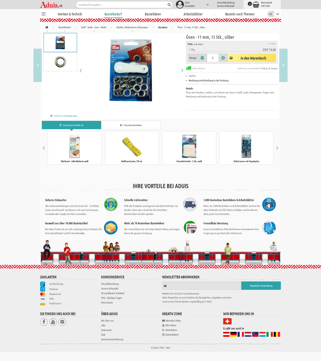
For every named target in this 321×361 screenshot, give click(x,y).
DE (270, 14)
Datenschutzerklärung (112, 339)
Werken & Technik (70, 14)
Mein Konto (107, 302)
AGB (103, 334)
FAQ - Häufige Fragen (111, 297)
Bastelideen (153, 14)
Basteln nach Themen (240, 14)
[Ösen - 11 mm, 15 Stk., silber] (131, 70)
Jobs (103, 325)
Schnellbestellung (226, 2)
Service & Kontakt (225, 5)
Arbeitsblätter (193, 14)
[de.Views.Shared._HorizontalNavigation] (47, 28)
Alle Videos (170, 325)
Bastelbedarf (113, 14)
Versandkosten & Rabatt (112, 293)
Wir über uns (107, 320)
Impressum (106, 329)
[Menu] (43, 13)
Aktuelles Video (173, 320)
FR (277, 14)
